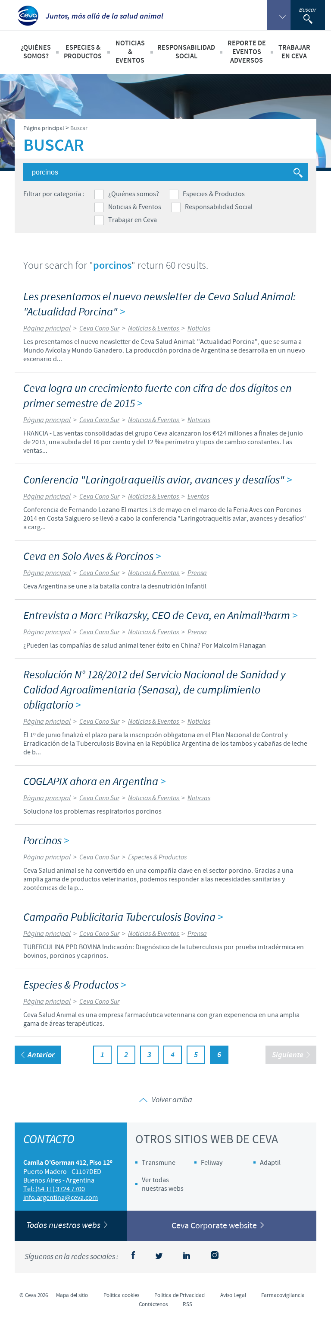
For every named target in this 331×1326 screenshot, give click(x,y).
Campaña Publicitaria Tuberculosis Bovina (123, 917)
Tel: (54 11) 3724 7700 (54, 1189)
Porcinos (46, 841)
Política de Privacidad (179, 1295)
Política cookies (121, 1295)
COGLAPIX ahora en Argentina (94, 781)
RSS (187, 1304)
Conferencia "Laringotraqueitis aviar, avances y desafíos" (157, 480)
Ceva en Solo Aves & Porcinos (92, 556)
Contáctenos (153, 1304)
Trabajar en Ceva (132, 220)
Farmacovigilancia (283, 1295)
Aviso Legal (233, 1295)
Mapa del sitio (72, 1295)
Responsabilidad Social (219, 207)
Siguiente (287, 1055)
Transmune (158, 1162)
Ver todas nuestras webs (163, 1184)
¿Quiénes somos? (133, 194)
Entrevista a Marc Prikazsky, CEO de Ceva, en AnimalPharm (160, 615)
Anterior (41, 1055)
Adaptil (270, 1162)
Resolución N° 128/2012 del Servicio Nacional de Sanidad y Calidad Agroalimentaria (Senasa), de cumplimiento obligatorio (154, 690)
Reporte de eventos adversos (247, 52)
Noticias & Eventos (134, 207)
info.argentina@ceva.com (60, 1197)
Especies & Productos (214, 194)
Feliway (211, 1162)
